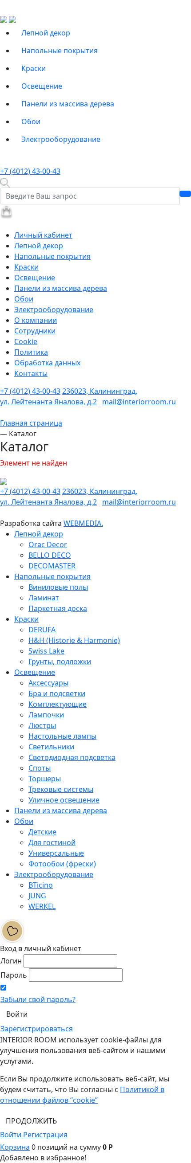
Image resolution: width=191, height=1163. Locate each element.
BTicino (40, 885)
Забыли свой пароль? (38, 999)
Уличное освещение (63, 800)
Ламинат (43, 598)
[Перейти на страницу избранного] (12, 930)
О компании (35, 320)
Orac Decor (47, 544)
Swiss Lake (46, 651)
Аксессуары (48, 683)
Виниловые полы (58, 587)
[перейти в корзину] (6, 211)
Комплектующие (57, 704)
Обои (30, 121)
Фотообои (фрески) (62, 864)
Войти (10, 1135)
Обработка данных (47, 363)
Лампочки (46, 715)
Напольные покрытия (59, 50)
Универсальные (56, 853)
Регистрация (45, 1135)
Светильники (51, 747)
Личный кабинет (43, 235)
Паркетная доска (57, 608)
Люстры (42, 725)
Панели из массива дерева (67, 104)
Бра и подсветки (56, 693)
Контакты (31, 373)
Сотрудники (35, 331)
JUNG (37, 896)
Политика (31, 352)
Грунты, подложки (59, 661)
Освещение (41, 86)
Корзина (15, 1147)
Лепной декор (45, 33)
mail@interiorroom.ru (139, 402)
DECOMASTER (52, 566)
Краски (33, 68)
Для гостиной (52, 842)
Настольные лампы (62, 736)
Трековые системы (60, 789)
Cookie (25, 341)
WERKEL (42, 906)
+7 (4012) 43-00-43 (30, 171)
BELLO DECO (49, 555)
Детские (42, 832)
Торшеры (44, 778)
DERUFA (42, 629)
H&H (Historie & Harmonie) (74, 640)
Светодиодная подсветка (71, 757)
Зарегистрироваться (36, 1029)
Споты (39, 768)
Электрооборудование (60, 139)
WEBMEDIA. (83, 523)
